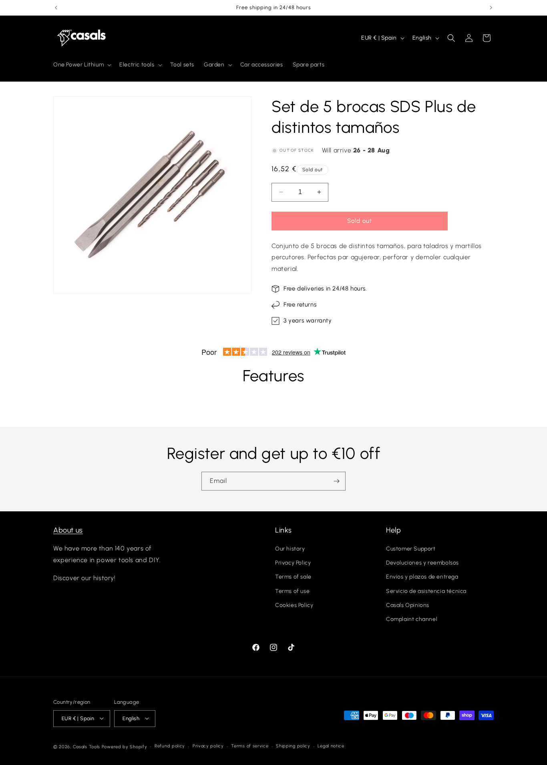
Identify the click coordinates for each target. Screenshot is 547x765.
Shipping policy (293, 746)
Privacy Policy (293, 563)
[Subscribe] (336, 481)
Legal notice (331, 746)
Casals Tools (86, 746)
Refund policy (170, 746)
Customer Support (411, 549)
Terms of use (292, 591)
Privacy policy (208, 746)
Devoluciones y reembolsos (422, 563)
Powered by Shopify (124, 746)
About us (68, 530)
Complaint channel (411, 619)
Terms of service (249, 746)
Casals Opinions (407, 605)
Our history (290, 549)
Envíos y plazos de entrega (422, 577)
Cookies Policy (294, 605)
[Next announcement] (491, 7)
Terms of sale (293, 577)
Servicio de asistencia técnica (426, 591)
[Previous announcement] (56, 7)
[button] (81, 64)
